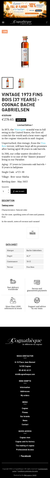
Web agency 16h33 (30, 475)
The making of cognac (25, 445)
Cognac (25, 408)
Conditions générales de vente (28, 471)
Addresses (25, 391)
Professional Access (25, 449)
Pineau (25, 412)
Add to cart (19, 191)
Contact (25, 424)
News (25, 420)
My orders (25, 395)
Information (25, 387)
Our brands (25, 416)
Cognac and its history (25, 441)
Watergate (20, 129)
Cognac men (25, 437)
